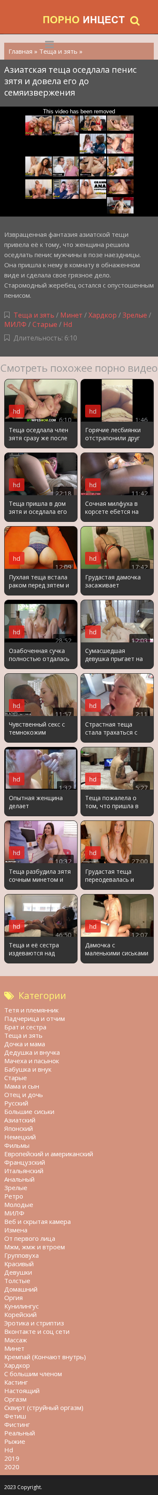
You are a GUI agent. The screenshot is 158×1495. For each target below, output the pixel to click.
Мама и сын (21, 1086)
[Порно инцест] (84, 20)
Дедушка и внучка (32, 1052)
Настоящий (22, 1390)
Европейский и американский (48, 1153)
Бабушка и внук (27, 1069)
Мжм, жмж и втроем (34, 1247)
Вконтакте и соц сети (37, 1331)
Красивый (19, 1263)
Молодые (18, 1204)
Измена (15, 1230)
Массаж (15, 1340)
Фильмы (16, 1145)
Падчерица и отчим (34, 1018)
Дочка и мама (24, 1044)
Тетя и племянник (31, 1010)
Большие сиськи (29, 1111)
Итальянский (23, 1170)
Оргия (13, 1297)
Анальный (19, 1179)
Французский (24, 1162)
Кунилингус (21, 1306)
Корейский (20, 1314)
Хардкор (102, 315)
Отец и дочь (23, 1094)
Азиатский (19, 1120)
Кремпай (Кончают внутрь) (45, 1356)
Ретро (13, 1196)
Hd (67, 324)
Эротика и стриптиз (34, 1323)
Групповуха (21, 1255)
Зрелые (135, 315)
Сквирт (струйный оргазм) (43, 1407)
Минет (71, 315)
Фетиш (15, 1416)
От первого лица (29, 1238)
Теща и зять (33, 315)
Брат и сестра (25, 1027)
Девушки (18, 1272)
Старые (44, 324)
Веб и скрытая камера (37, 1221)
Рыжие (14, 1441)
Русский (16, 1103)
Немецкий (20, 1137)
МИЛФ (15, 324)
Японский (18, 1128)
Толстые (17, 1280)
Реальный (19, 1433)
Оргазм (15, 1399)
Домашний (20, 1289)
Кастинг (16, 1382)
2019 (11, 1458)
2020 (11, 1466)
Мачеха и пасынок (31, 1060)
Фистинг (17, 1424)
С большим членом (33, 1373)
